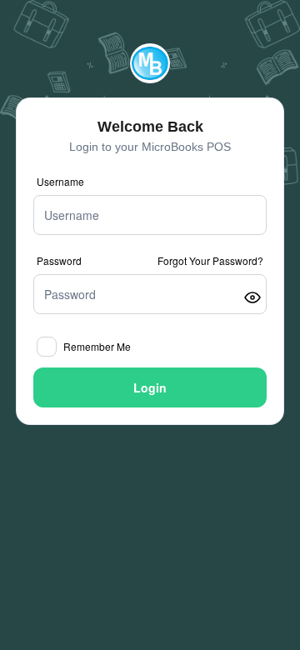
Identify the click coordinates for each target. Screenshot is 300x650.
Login (150, 387)
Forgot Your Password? (210, 261)
